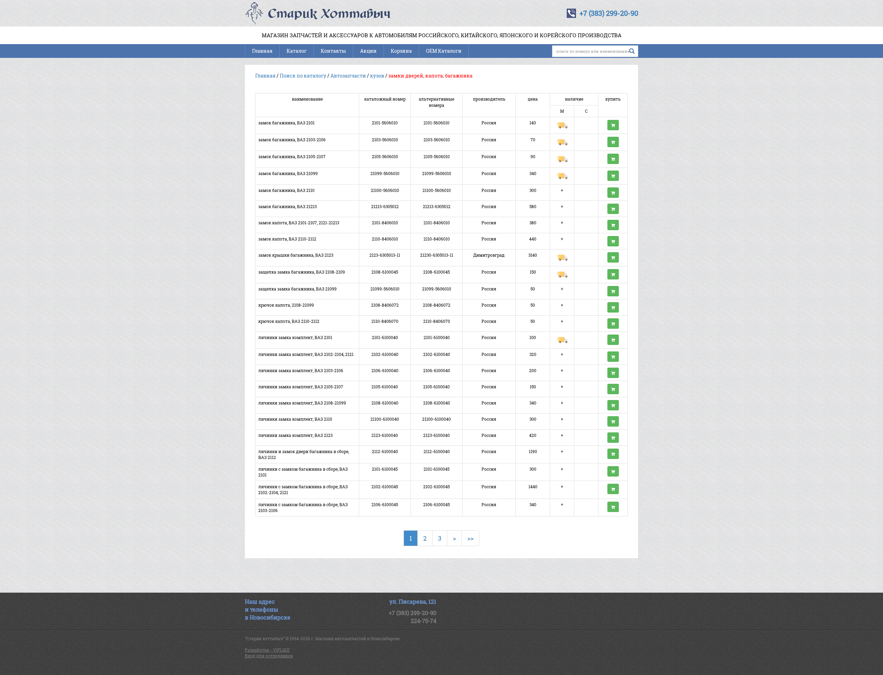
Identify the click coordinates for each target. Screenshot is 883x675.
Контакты (333, 51)
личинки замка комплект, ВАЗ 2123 (295, 435)
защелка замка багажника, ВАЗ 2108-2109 (301, 272)
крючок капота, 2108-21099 (286, 305)
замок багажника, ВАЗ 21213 (287, 206)
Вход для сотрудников (269, 655)
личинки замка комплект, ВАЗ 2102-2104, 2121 (306, 354)
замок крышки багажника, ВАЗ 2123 (295, 255)
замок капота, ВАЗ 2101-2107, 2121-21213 (298, 222)
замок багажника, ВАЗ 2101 (286, 122)
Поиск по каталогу (303, 75)
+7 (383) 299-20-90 (608, 13)
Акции (368, 51)
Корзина (401, 51)
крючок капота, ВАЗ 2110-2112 (288, 321)
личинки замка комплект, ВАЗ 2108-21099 (302, 403)
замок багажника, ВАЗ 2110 (286, 190)
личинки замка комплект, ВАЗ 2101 (295, 337)
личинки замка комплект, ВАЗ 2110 (295, 419)
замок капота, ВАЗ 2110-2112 (287, 239)
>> (470, 538)
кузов (377, 75)
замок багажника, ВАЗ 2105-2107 (292, 156)
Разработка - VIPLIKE (267, 650)
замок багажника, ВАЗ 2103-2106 (292, 139)
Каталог (297, 51)
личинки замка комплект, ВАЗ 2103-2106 (300, 370)
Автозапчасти (348, 75)
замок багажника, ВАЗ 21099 (288, 173)
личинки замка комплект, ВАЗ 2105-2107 (300, 386)
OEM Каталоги (444, 51)
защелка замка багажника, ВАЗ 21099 (297, 289)
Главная (262, 51)
